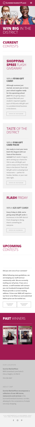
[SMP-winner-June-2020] (25, 335)
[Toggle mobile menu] (31, 3)
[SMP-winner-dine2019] (10, 335)
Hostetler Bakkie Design (25, 416)
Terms (9, 416)
